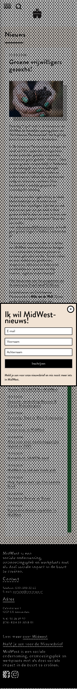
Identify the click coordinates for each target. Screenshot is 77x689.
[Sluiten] (70, 309)
